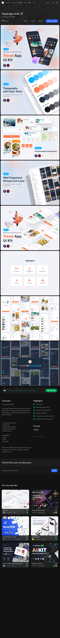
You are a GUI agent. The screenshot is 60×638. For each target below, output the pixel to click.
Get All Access (51, 390)
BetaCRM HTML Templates (9, 537)
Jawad (6, 21)
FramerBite (7, 565)
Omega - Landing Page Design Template (12, 563)
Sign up (47, 2)
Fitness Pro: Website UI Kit (38, 510)
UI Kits (14, 512)
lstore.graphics (8, 512)
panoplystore (37, 539)
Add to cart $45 (51, 21)
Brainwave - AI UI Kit (37, 563)
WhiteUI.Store (8, 539)
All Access (17, 2)
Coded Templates (41, 512)
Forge (27, 2)
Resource (5, 510)
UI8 (35, 512)
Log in (52, 2)
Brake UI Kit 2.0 (35, 537)
